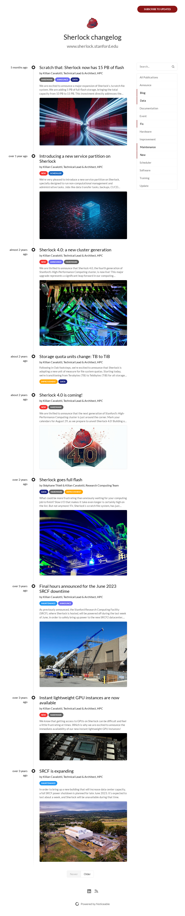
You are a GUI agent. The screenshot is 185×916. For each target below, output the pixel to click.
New (142, 154)
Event (143, 116)
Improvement (148, 139)
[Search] (173, 66)
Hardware (146, 131)
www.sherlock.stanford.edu (92, 46)
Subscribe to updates (157, 9)
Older (87, 874)
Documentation (149, 108)
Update (144, 185)
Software (145, 170)
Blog (142, 92)
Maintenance (148, 147)
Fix (142, 123)
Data (143, 100)
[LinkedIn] (91, 890)
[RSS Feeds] (96, 890)
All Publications (149, 77)
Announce (145, 85)
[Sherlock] (92, 23)
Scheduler (145, 162)
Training (144, 178)
